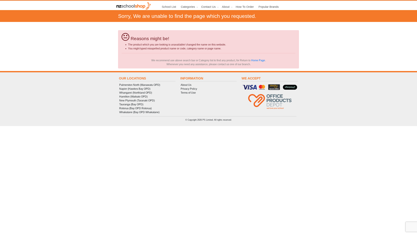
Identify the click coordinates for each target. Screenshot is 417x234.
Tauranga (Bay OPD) (131, 104)
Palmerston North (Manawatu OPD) (139, 85)
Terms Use (188, 92)
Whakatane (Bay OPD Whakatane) (139, 112)
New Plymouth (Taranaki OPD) (137, 100)
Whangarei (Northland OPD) (135, 92)
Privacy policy (189, 88)
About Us (186, 85)
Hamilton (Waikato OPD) (133, 96)
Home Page (258, 60)
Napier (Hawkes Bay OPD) (134, 88)
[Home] (133, 6)
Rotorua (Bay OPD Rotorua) (135, 108)
